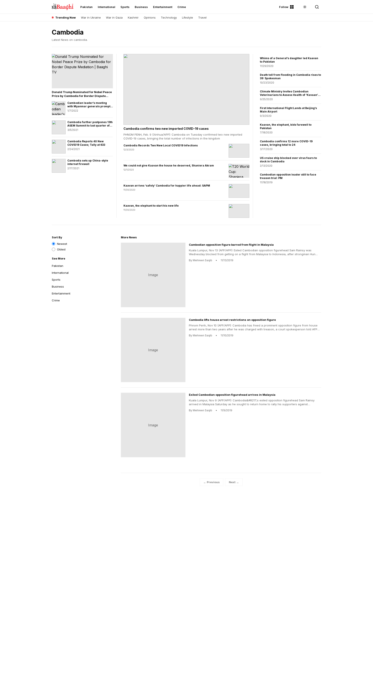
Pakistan (86, 7)
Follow (283, 7)
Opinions (150, 17)
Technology (169, 17)
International (106, 7)
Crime (181, 7)
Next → (234, 482)
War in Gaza (114, 17)
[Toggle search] (317, 7)
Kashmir (133, 17)
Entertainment (162, 7)
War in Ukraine (91, 17)
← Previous (211, 482)
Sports (125, 7)
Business (141, 7)
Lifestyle (187, 17)
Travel (202, 17)
